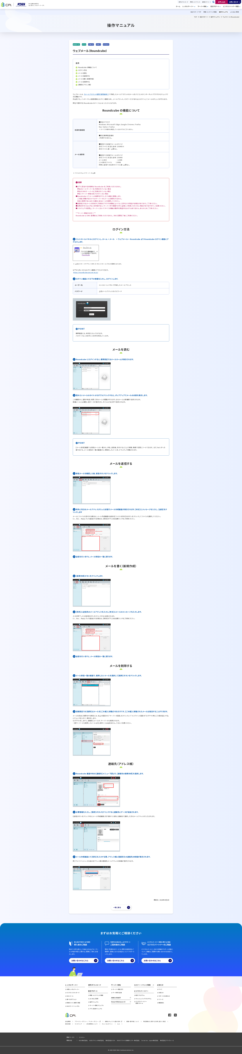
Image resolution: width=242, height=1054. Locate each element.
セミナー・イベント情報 (142, 985)
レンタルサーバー (188, 6)
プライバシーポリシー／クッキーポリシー (87, 1021)
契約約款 (68, 1024)
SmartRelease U (118, 1002)
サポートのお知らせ (164, 996)
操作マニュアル (215, 17)
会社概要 (68, 1021)
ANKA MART (116, 998)
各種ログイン (205, 2)
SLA (118, 1024)
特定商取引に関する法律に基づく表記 (154, 1021)
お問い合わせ (233, 2)
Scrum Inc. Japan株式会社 (149, 1040)
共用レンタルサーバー (73, 989)
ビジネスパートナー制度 (231, 6)
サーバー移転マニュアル (97, 1005)
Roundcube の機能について (87, 67)
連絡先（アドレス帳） (84, 84)
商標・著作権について (132, 1021)
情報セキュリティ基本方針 (112, 1021)
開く (195, 6)
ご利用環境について (92, 1024)
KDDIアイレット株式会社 (96, 1040)
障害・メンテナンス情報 (96, 995)
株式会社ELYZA (110, 1040)
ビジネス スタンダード (73, 993)
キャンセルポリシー (107, 1024)
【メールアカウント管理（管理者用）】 (96, 94)
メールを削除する (84, 82)
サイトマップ (78, 1024)
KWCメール (70, 996)
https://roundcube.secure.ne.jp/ (85, 272)
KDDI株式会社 (83, 1040)
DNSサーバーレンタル (73, 1006)
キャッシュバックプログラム (143, 999)
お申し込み (221, 2)
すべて (160, 989)
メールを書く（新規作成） (86, 79)
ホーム (178, 6)
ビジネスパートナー (141, 991)
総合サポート (215, 6)
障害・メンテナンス (195, 2)
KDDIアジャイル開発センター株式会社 (128, 1040)
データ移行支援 (117, 993)
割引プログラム (140, 995)
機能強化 (161, 1003)
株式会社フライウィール (167, 1040)
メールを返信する (84, 76)
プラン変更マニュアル (96, 1009)
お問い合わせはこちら (79, 960)
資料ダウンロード (183, 2)
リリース (161, 999)
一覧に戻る (117, 907)
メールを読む (82, 73)
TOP (195, 17)
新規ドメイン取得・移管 (73, 1003)
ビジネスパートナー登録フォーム (141, 1002)
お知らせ (160, 985)
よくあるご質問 (94, 999)
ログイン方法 (82, 70)
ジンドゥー (82, 1037)
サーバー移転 (202, 6)
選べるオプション (72, 999)
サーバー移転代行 (118, 989)
